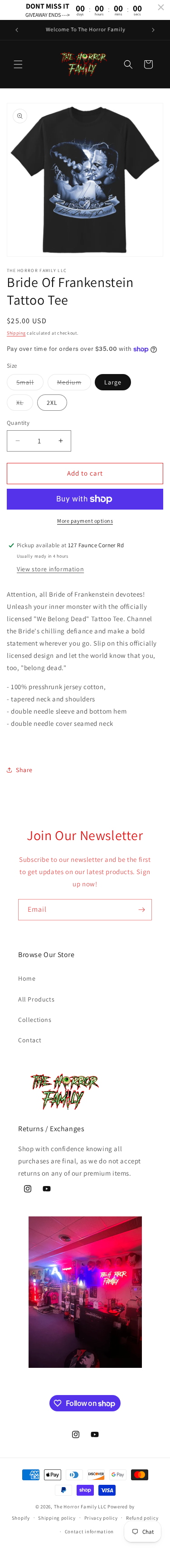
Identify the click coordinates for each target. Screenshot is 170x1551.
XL (24, 404)
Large (112, 382)
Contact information (89, 1531)
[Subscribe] (141, 909)
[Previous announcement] (17, 30)
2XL (52, 403)
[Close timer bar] (161, 7)
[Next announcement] (153, 30)
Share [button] (24, 770)
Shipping (16, 333)
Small (30, 384)
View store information (50, 569)
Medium (74, 384)
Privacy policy (101, 1518)
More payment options (85, 520)
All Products (36, 999)
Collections (35, 1020)
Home (26, 978)
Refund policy (142, 1518)
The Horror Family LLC (80, 1506)
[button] (18, 64)
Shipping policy (57, 1518)
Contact (29, 1040)
